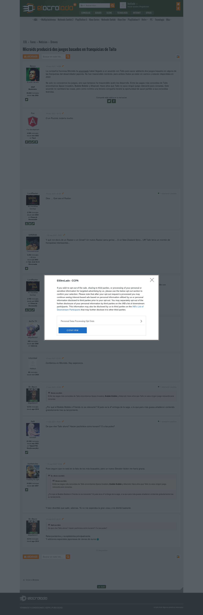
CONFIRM (73, 330)
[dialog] (101, 307)
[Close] (153, 281)
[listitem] (101, 321)
